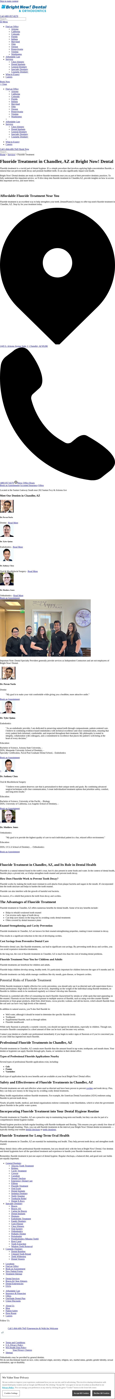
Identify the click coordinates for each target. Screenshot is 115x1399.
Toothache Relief (18, 1198)
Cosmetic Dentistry (19, 72)
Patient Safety (12, 1311)
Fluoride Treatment (19, 1186)
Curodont (15, 1176)
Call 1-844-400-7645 (9, 149)
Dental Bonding (18, 1251)
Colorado (15, 34)
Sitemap (9, 1352)
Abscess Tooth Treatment (22, 1166)
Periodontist (16, 1236)
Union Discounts (13, 1301)
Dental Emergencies (14, 1283)
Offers (41, 485)
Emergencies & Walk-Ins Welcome (42, 1328)
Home (2, 154)
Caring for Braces (19, 1211)
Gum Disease (17, 1224)
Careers (9, 77)
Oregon (14, 46)
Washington (16, 54)
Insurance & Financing (16, 1293)
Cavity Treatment (19, 1171)
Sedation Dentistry (19, 1193)
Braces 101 (16, 1208)
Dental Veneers (18, 1259)
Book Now (5, 81)
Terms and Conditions (15, 1342)
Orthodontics (17, 1231)
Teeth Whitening (18, 1256)
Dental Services (12, 1278)
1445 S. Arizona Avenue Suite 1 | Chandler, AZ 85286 (24, 346)
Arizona (14, 29)
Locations (10, 1264)
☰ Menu (4, 22)
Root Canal (16, 1241)
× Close (3, 84)
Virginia (14, 52)
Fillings (14, 1183)
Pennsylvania (17, 49)
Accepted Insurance (29, 485)
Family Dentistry (18, 1221)
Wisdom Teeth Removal (22, 1246)
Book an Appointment (10, 485)
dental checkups (33, 1129)
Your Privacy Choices (22, 1350)
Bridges (14, 1168)
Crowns (14, 1173)
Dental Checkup (18, 1178)
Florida (14, 36)
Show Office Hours (26, 483)
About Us (10, 1306)
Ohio (13, 44)
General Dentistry (19, 67)
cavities (89, 1088)
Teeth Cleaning (18, 1196)
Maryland (15, 41)
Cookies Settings (11, 1393)
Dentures (15, 1216)
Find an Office (12, 26)
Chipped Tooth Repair (21, 1254)
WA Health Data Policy (16, 1347)
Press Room (11, 1313)
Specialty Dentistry (19, 69)
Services (9, 59)
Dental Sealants (18, 1191)
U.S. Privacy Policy (14, 1345)
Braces (14, 1206)
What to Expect (12, 74)
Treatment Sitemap (14, 1274)
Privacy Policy (8, 1388)
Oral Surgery (17, 1229)
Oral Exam (16, 1188)
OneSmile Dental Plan (15, 1298)
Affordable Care (13, 57)
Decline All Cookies (101, 1393)
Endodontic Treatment (21, 1218)
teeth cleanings (49, 1129)
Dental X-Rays (18, 1201)
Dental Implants (18, 64)
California (15, 31)
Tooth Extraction (18, 1244)
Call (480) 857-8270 (9, 16)
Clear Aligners (17, 62)
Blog (8, 1308)
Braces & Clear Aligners (16, 1281)
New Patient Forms (14, 1271)
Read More (13, 523)
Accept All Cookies (81, 1393)
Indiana (14, 39)
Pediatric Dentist (18, 1234)
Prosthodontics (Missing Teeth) (25, 1239)
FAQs (8, 1286)
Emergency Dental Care (22, 1181)
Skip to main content (9, 1)
